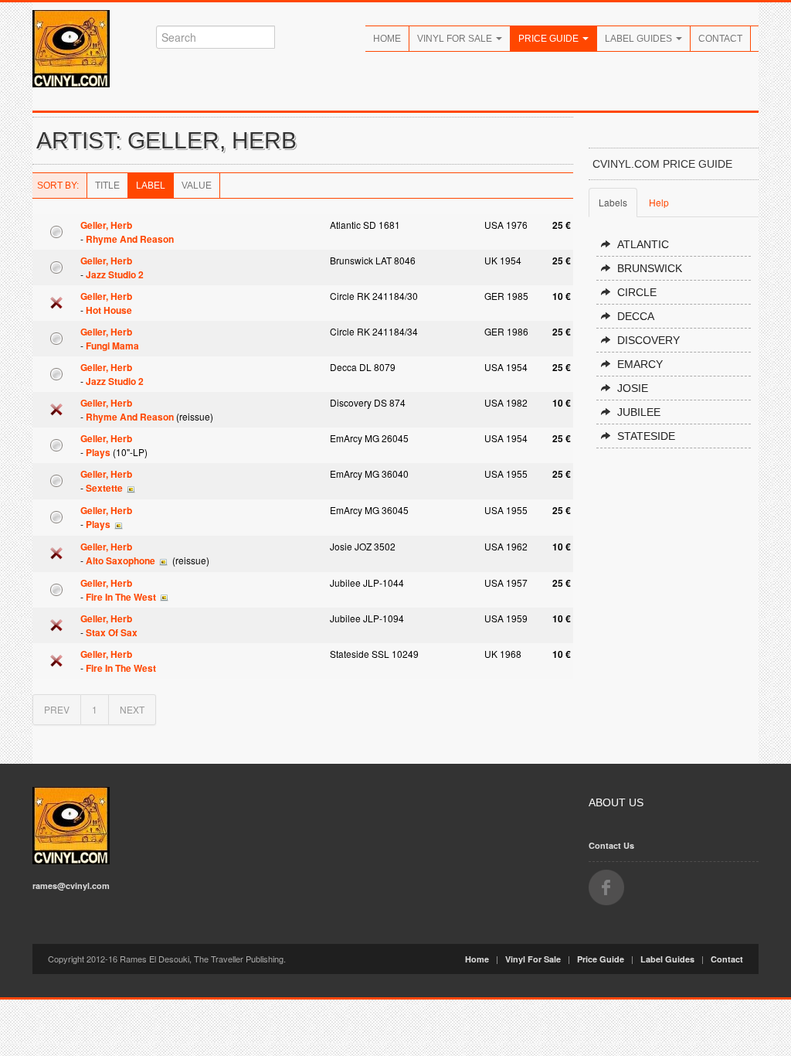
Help (659, 202)
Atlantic (643, 244)
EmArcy (640, 364)
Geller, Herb (106, 225)
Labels (613, 202)
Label (150, 185)
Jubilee (638, 412)
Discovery (648, 340)
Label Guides (639, 38)
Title (107, 185)
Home (387, 38)
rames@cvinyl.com (71, 885)
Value (197, 185)
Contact (720, 38)
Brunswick (649, 268)
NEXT (132, 709)
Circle (637, 292)
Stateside (646, 436)
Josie (632, 388)
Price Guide (549, 38)
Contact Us (611, 845)
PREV (57, 709)
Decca (635, 316)
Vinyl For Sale (455, 38)
